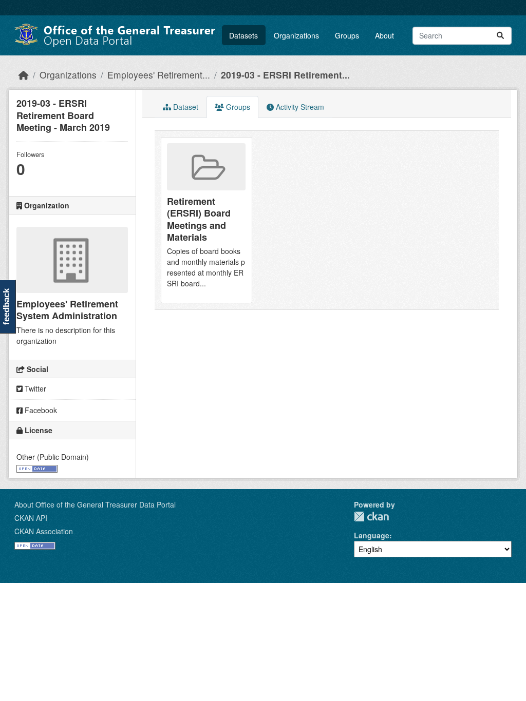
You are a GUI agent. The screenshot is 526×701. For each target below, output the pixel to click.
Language (371, 535)
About (384, 35)
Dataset (184, 107)
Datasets (243, 35)
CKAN (371, 516)
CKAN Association (43, 531)
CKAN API (30, 518)
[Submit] (500, 36)
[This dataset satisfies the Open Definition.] (37, 467)
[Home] (23, 74)
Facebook (40, 410)
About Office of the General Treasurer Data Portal (95, 504)
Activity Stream (299, 107)
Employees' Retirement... (158, 74)
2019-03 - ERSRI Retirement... (285, 74)
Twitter (34, 388)
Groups (347, 35)
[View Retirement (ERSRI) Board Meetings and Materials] (206, 220)
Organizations (296, 35)
